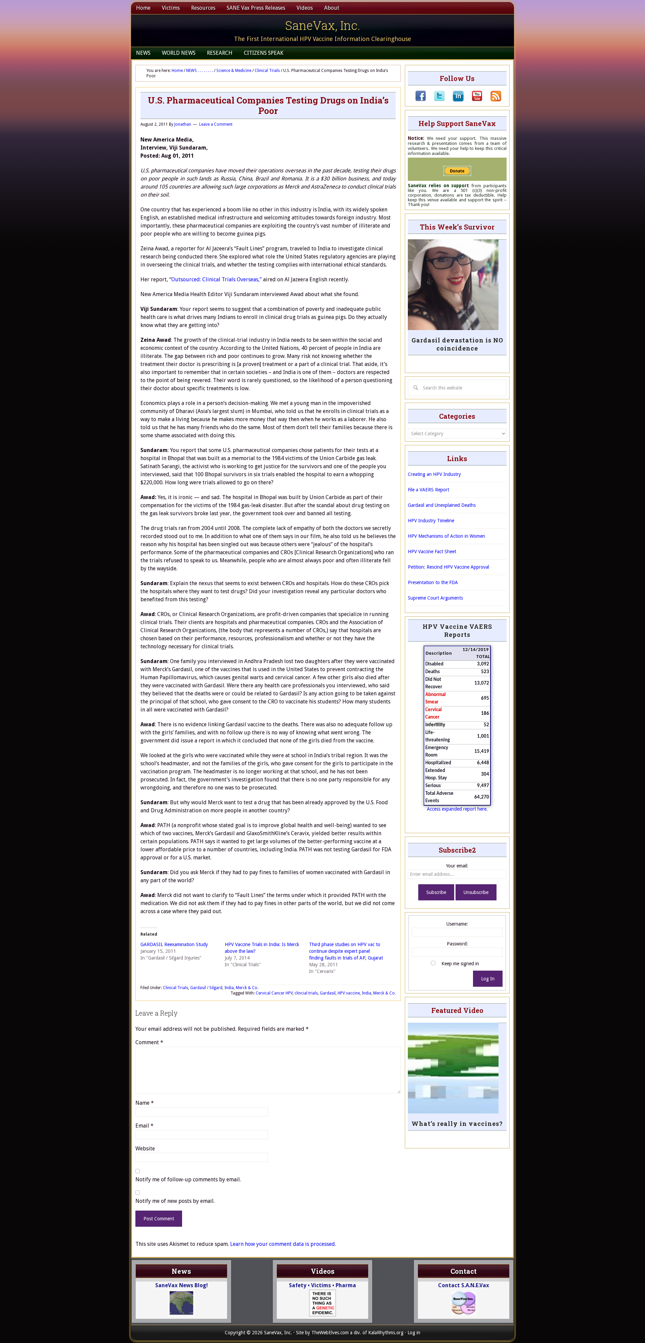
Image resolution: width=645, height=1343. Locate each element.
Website (145, 1148)
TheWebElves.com (330, 1332)
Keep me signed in (460, 963)
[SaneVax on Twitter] (435, 100)
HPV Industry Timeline (431, 520)
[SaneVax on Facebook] (420, 100)
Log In (487, 978)
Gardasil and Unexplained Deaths (442, 505)
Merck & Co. (247, 987)
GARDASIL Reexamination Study (174, 944)
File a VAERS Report (428, 489)
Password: (457, 943)
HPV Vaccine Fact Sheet (432, 551)
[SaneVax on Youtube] (473, 100)
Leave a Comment (215, 124)
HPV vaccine (349, 993)
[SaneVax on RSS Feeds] (491, 100)
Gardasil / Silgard (206, 987)
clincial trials (306, 993)
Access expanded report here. (457, 809)
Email (144, 1126)
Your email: (457, 865)
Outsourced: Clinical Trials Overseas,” (217, 279)
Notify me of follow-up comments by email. (188, 1179)
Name (144, 1103)
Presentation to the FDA (433, 582)
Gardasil (328, 993)
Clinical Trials (175, 987)
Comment (149, 1042)
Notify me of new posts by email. (175, 1201)
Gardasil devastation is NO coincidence (457, 344)
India (229, 987)
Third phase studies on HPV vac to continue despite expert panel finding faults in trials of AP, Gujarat (346, 951)
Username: (457, 924)
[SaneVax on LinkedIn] (454, 100)
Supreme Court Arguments (435, 598)
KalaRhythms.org (385, 1332)
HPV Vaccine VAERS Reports (457, 630)
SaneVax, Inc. (322, 25)
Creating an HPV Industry (434, 474)
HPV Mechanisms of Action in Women (446, 536)
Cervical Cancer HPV (274, 993)
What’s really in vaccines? (457, 1124)
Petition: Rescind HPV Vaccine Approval (448, 567)
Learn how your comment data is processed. (283, 1244)
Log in (413, 1332)
